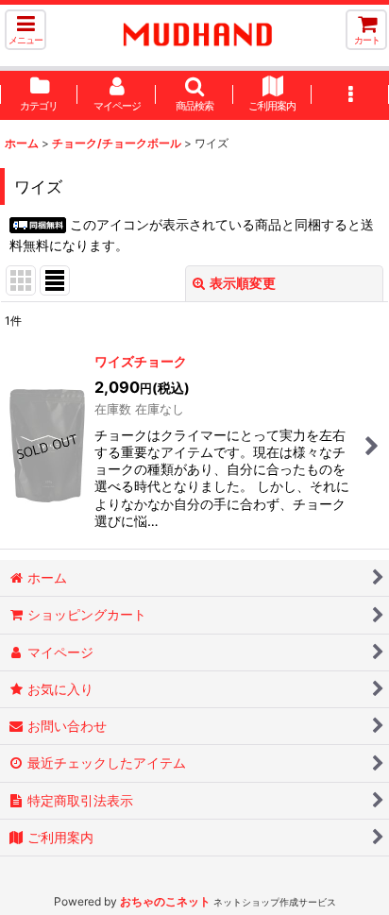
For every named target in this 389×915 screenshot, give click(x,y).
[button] (25, 29)
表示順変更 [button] (243, 283)
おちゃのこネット (165, 901)
